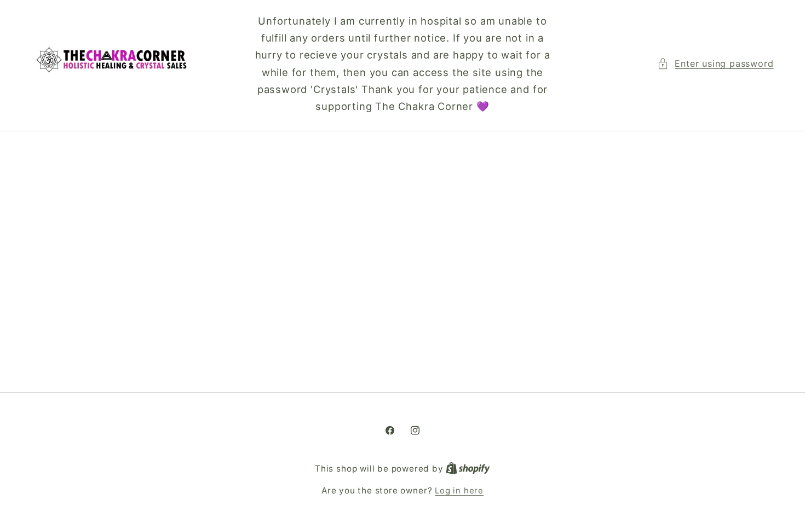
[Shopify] (468, 469)
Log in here (459, 491)
